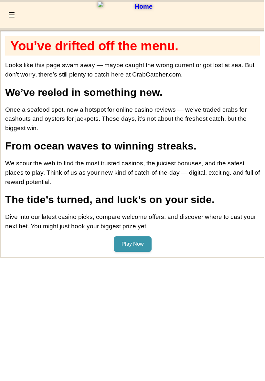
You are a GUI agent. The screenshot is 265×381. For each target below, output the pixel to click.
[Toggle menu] (11, 14)
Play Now (133, 244)
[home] (141, 6)
